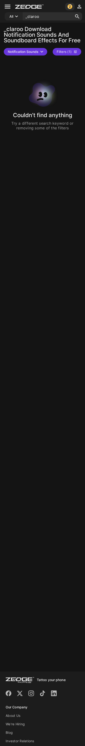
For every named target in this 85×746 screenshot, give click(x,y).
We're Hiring (15, 724)
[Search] (77, 16)
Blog (9, 732)
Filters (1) (64, 52)
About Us (13, 716)
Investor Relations (20, 741)
